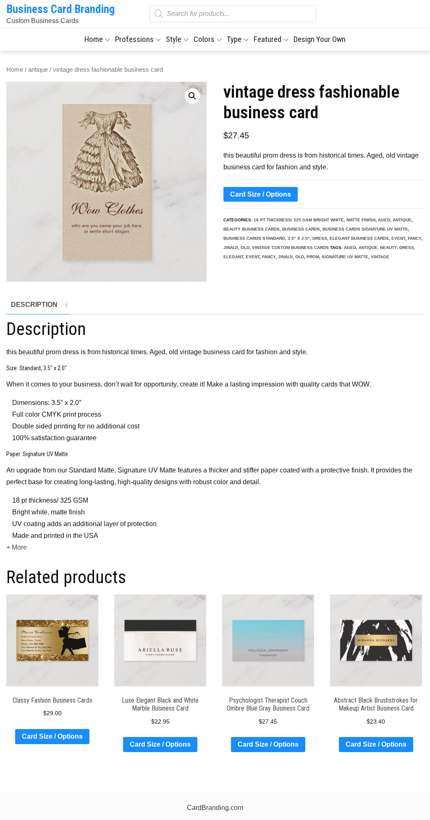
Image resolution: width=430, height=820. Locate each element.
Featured (267, 39)
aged (384, 220)
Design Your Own (320, 39)
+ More (16, 547)
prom (313, 256)
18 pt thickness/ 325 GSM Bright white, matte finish (314, 220)
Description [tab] (34, 304)
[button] (192, 96)
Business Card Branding (60, 9)
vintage (380, 256)
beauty (388, 247)
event (398, 238)
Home (93, 39)
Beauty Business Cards (251, 229)
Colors (204, 39)
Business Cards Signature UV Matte (365, 229)
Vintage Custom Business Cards (290, 247)
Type (234, 39)
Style (173, 39)
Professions (134, 39)
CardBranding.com (215, 807)
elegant (233, 256)
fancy (414, 238)
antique (38, 69)
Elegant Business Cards (359, 238)
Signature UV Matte (345, 256)
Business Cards (301, 229)
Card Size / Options (260, 194)
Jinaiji (230, 247)
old (245, 247)
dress (319, 238)
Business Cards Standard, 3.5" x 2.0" (266, 238)
